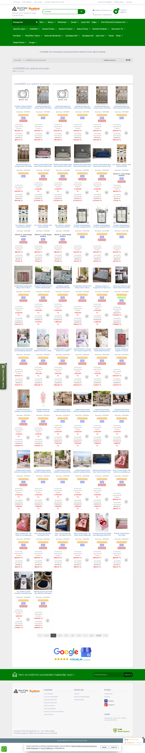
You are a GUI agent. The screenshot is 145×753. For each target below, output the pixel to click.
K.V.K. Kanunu (48, 694)
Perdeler (17, 36)
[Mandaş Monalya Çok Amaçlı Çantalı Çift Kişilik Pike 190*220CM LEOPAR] (23, 153)
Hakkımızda (108, 694)
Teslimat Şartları (50, 702)
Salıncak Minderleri (52, 36)
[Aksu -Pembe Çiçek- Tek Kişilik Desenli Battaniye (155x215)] (82, 522)
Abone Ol (128, 675)
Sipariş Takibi (79, 699)
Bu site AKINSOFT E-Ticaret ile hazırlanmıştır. (72, 740)
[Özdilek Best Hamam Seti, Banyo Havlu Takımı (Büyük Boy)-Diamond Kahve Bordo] (23, 275)
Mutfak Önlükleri (100, 29)
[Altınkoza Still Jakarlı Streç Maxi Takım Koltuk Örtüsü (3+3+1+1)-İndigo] (102, 459)
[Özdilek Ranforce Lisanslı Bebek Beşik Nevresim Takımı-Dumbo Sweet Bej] (102, 338)
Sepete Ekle (28, 133)
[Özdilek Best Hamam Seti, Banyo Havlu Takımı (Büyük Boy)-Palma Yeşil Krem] (82, 275)
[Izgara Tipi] (127, 60)
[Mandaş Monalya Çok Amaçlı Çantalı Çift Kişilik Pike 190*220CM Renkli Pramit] (82, 95)
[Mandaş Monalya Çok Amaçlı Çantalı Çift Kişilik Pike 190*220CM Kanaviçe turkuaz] (121, 95)
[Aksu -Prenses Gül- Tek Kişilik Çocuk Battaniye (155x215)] (23, 522)
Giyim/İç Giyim (19, 29)
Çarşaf (74, 22)
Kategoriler (18, 22)
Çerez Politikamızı (47, 748)
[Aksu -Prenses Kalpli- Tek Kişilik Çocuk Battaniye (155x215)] (121, 459)
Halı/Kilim (34, 29)
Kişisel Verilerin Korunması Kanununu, (84, 746)
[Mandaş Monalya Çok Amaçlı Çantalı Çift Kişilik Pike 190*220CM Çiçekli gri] (102, 95)
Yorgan (32, 42)
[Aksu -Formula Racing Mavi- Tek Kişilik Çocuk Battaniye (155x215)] (62, 522)
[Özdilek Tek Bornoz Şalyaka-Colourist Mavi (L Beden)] (23, 399)
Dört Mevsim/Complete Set (113, 22)
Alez (42, 22)
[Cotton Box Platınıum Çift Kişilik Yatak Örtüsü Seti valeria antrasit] (121, 275)
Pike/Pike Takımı (32, 36)
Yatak (118, 36)
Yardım (76, 694)
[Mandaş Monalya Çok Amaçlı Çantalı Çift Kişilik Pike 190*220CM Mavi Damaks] (43, 95)
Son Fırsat (16, 2)
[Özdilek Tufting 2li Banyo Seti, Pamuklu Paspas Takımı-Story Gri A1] (23, 95)
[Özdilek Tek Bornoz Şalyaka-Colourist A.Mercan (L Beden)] (43, 399)
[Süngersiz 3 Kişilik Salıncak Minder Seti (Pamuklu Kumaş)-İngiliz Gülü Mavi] (62, 275)
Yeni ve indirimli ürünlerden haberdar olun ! (46, 674)
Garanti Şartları (50, 699)
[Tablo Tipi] (129, 60)
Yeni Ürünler (48, 714)
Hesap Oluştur (119, 2)
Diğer (94, 22)
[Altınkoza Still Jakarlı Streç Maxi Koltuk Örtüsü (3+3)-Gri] (82, 153)
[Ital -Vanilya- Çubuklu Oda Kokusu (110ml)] (121, 153)
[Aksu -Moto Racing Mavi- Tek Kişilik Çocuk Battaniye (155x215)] (43, 522)
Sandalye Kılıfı (71, 36)
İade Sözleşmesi (50, 708)
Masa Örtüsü (83, 29)
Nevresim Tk (117, 29)
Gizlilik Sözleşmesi (51, 697)
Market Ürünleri (66, 29)
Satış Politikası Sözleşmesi (54, 711)
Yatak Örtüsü (19, 42)
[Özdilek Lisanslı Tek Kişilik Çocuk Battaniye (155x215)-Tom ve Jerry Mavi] (23, 338)
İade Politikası (49, 705)
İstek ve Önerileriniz (82, 697)
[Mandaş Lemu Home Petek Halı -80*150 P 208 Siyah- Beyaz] (43, 580)
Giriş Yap (129, 2)
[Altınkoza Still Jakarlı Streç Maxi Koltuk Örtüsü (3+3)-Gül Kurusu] (43, 153)
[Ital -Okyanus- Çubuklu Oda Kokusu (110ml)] (23, 214)
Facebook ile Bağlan (105, 2)
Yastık (111, 36)
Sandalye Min (88, 36)
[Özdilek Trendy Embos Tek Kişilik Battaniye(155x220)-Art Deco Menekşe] (121, 522)
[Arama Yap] (81, 11)
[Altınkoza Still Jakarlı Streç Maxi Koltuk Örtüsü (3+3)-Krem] (62, 153)
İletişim (107, 697)
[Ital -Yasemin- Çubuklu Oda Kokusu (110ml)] (62, 214)
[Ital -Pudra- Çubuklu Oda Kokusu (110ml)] (43, 214)
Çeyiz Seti (85, 22)
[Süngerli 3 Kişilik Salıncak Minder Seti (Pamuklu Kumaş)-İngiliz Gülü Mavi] (43, 275)
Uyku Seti (100, 36)
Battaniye (62, 22)
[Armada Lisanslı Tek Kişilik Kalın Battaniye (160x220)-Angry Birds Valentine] (102, 522)
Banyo (51, 22)
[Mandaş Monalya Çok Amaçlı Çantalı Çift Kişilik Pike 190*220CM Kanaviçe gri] (62, 95)
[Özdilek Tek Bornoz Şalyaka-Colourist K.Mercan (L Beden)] (121, 338)
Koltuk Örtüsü (48, 29)
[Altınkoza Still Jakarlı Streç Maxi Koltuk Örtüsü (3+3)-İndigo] (102, 153)
